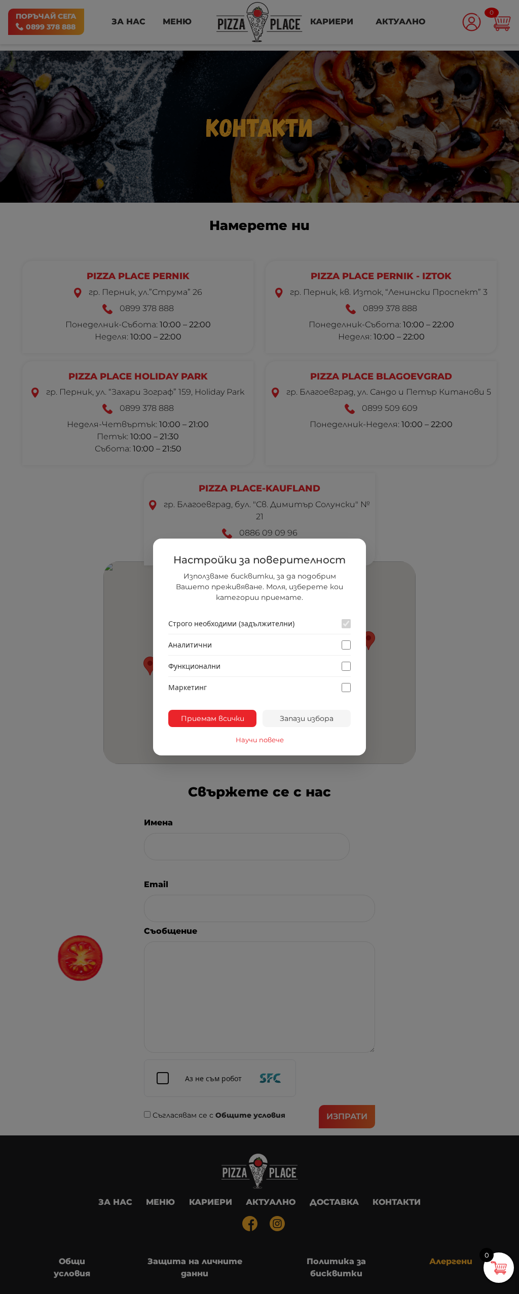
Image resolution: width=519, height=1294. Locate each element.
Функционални (194, 666)
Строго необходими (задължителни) (231, 623)
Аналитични (190, 645)
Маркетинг (187, 687)
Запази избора (306, 718)
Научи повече (260, 740)
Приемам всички (212, 718)
